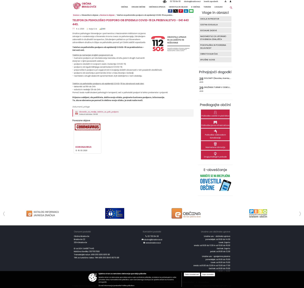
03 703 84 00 (175, 1)
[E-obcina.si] (186, 213)
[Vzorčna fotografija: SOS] (170, 45)
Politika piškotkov (127, 285)
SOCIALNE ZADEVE (208, 30)
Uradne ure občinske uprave (215, 231)
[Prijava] (230, 1)
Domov (76, 15)
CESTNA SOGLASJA (209, 24)
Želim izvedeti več (192, 274)
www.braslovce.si (153, 243)
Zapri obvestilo (208, 274)
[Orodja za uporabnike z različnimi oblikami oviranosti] (165, 1)
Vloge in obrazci (215, 12)
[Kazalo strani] (225, 1)
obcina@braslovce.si (192, 1)
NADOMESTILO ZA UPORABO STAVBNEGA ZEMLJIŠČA (213, 38)
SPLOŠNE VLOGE (207, 59)
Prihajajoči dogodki (215, 72)
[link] (170, 11)
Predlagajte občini (215, 104)
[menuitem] (124, 6)
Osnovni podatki (82, 231)
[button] (4, 214)
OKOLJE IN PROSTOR (209, 18)
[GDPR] (114, 213)
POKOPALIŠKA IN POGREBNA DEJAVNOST (213, 46)
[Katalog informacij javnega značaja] (43, 213)
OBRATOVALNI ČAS (209, 54)
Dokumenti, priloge (81, 107)
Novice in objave (107, 15)
